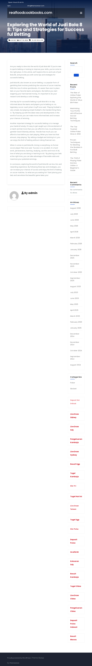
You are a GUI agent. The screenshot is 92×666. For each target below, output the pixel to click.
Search (73, 63)
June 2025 (74, 298)
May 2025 (74, 304)
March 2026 (75, 237)
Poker (72, 383)
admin (32, 193)
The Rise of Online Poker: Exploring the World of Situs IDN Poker (76, 97)
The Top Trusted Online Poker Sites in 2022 (75, 130)
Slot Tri (73, 486)
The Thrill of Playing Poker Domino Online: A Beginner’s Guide (75, 164)
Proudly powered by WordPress (19, 658)
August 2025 (75, 286)
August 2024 (75, 365)
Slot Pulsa (74, 529)
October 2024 (76, 350)
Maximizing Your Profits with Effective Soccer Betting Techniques (76, 114)
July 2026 (74, 214)
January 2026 (75, 249)
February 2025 (76, 322)
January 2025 (75, 328)
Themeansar (14, 663)
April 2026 (74, 232)
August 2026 (75, 208)
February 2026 (76, 243)
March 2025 (75, 316)
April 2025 (74, 310)
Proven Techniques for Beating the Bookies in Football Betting (76, 146)
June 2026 (74, 220)
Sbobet (14, 40)
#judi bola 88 (37, 40)
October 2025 (76, 272)
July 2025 (74, 292)
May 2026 (74, 226)
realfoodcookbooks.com (30, 12)
